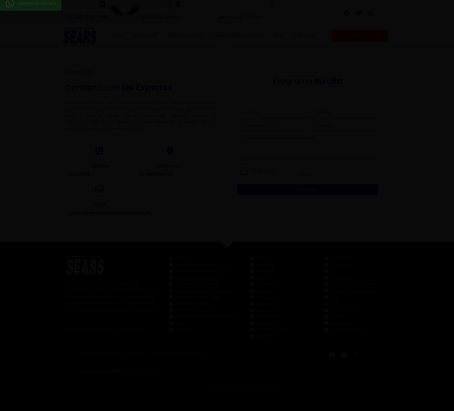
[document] (227, 205)
